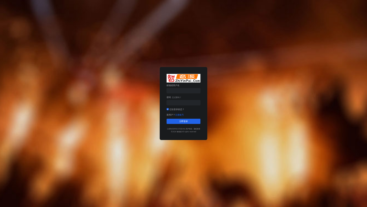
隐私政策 (197, 129)
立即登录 (183, 121)
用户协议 (189, 129)
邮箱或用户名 (173, 85)
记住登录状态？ (176, 109)
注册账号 (179, 114)
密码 (174, 97)
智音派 (179, 132)
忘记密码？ (176, 97)
